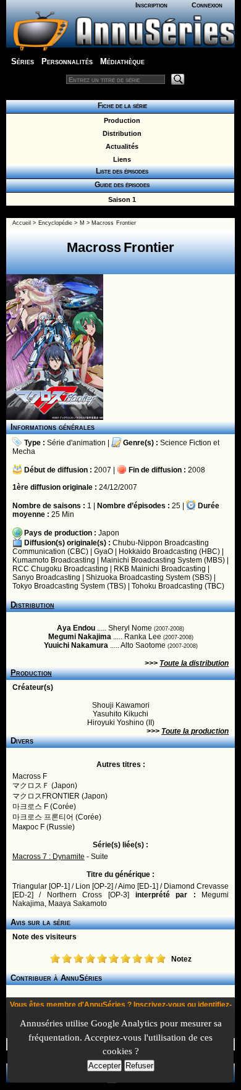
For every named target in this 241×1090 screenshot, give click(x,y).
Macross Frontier (113, 223)
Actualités (120, 146)
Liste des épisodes (120, 171)
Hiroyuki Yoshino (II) (120, 722)
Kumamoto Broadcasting (53, 560)
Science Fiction (185, 442)
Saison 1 (120, 199)
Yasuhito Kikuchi (120, 714)
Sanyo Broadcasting (46, 577)
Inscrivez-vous (159, 1004)
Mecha (23, 451)
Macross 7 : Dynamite (48, 856)
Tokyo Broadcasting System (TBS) (69, 586)
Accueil (21, 223)
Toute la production (195, 731)
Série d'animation (76, 442)
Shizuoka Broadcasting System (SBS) (149, 577)
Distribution (120, 133)
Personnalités (67, 61)
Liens (120, 159)
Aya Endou (76, 628)
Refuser (139, 1065)
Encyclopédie (55, 223)
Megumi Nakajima (79, 636)
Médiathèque (122, 61)
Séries (22, 61)
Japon (108, 533)
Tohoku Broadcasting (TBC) (178, 586)
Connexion (207, 5)
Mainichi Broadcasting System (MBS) (163, 560)
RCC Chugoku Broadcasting (60, 568)
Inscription (151, 5)
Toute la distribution (194, 663)
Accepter (104, 1065)
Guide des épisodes (120, 184)
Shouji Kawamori (121, 705)
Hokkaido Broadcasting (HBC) (169, 551)
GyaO (103, 551)
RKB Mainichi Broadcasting (160, 568)
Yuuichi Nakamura (76, 645)
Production (120, 120)
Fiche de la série (120, 105)
